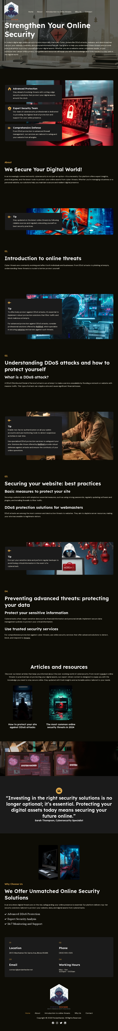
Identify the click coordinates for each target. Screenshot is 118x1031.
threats (27, 638)
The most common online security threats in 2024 (60, 726)
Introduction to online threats (58, 12)
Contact (88, 12)
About (39, 12)
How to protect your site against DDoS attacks (22, 726)
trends (103, 674)
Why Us (78, 12)
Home (30, 12)
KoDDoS (39, 326)
